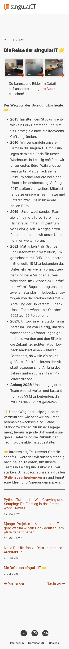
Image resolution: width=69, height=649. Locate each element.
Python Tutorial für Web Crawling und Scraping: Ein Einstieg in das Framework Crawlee (33, 504)
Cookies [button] (54, 643)
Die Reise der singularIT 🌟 (25, 568)
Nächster (54, 583)
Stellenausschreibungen (23, 477)
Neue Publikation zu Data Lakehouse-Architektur (34, 550)
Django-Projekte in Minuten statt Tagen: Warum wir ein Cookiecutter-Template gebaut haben (34, 528)
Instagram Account (45, 89)
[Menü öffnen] (63, 7)
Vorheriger (16, 583)
